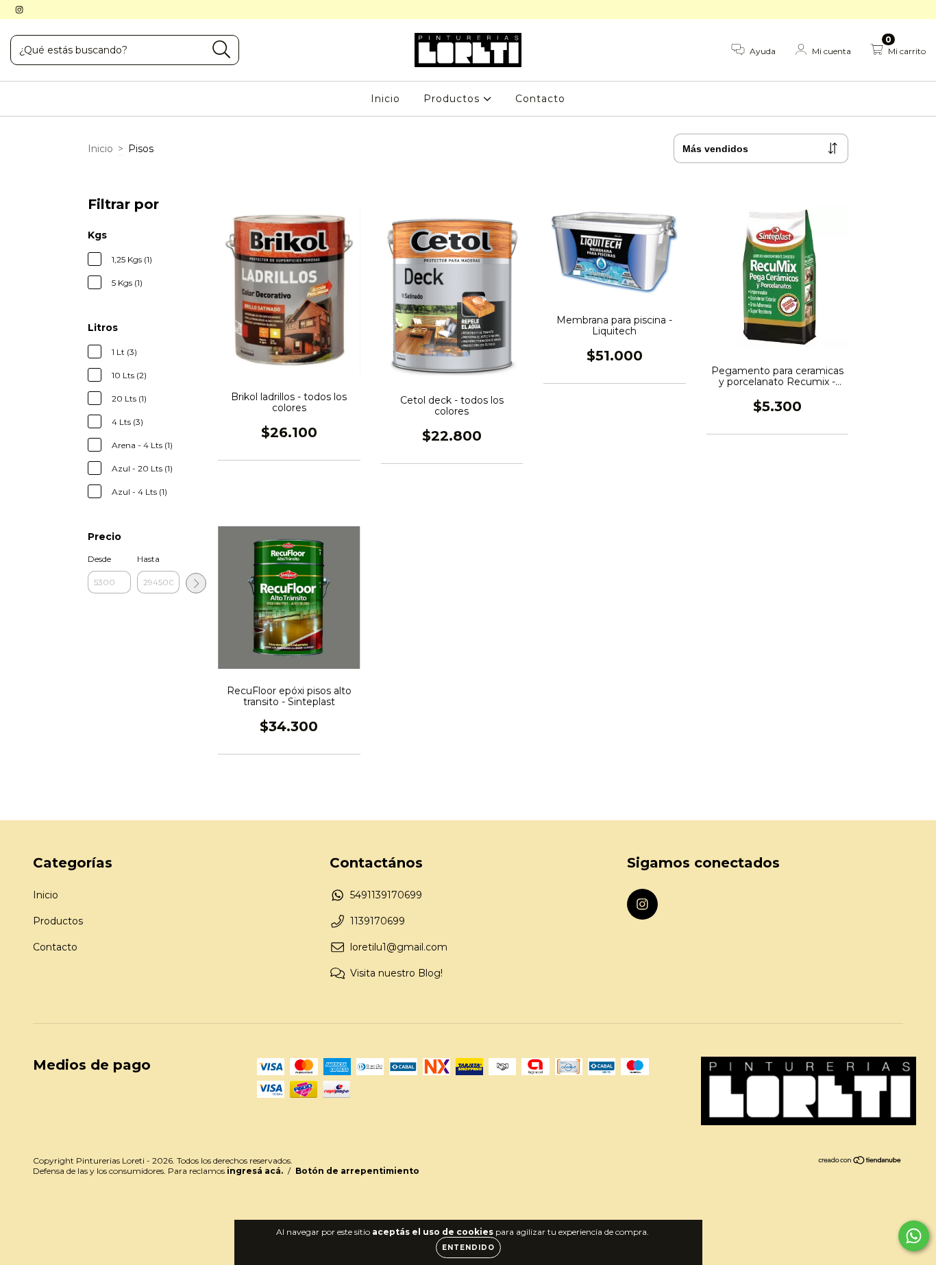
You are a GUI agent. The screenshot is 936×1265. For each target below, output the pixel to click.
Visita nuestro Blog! (396, 973)
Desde (99, 559)
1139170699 (377, 921)
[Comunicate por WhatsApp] (913, 1235)
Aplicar (196, 583)
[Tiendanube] (860, 1162)
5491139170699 (386, 895)
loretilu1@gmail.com (398, 947)
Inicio (385, 99)
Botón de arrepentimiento (357, 1171)
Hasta (148, 559)
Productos (453, 99)
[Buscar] (222, 50)
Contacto (540, 99)
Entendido (468, 1247)
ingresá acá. (255, 1171)
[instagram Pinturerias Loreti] (19, 9)
